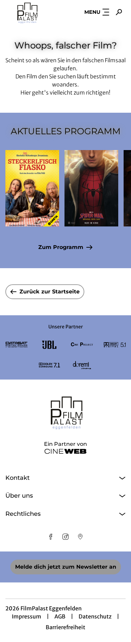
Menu (92, 12)
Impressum (26, 616)
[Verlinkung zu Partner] (16, 344)
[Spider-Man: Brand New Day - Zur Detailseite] (91, 188)
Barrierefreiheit (65, 627)
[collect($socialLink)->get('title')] (50, 536)
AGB (60, 616)
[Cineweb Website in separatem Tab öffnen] (65, 451)
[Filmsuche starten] (119, 12)
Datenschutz (95, 616)
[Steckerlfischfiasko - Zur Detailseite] (32, 188)
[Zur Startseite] (32, 12)
